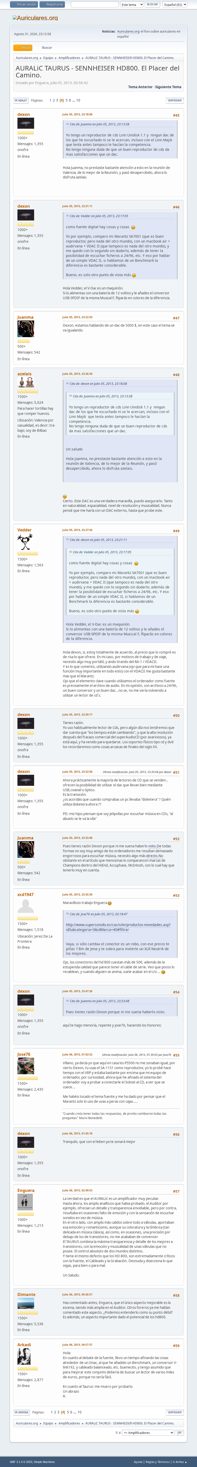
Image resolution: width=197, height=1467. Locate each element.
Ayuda (138, 1462)
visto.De (154, 846)
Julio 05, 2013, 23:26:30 (77, 374)
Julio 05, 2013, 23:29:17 (77, 714)
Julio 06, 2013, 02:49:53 (77, 1190)
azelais (24, 374)
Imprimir (175, 100)
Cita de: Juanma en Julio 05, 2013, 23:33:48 (99, 1001)
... (74, 100)
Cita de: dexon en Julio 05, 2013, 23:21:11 (98, 540)
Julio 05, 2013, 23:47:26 (77, 991)
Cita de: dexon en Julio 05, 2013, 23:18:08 (98, 383)
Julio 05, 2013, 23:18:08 (77, 114)
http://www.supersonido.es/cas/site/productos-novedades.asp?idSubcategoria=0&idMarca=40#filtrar (118, 927)
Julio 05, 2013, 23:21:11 (77, 206)
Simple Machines (44, 1461)
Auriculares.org (128, 31)
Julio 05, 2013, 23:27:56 (77, 530)
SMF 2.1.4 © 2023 (21, 1461)
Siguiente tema (168, 87)
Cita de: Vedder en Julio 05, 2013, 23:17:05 (99, 216)
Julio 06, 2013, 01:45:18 (77, 1133)
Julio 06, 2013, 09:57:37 (77, 1345)
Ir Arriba (21, 1412)
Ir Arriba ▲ (180, 1462)
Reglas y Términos (158, 1462)
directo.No (154, 855)
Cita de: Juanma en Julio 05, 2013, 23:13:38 (99, 124)
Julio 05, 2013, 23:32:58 (77, 771)
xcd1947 (25, 894)
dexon (23, 114)
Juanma (25, 317)
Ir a (118, 1432)
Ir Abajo (21, 100)
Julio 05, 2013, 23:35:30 (77, 894)
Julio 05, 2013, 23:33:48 (77, 838)
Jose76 (23, 1054)
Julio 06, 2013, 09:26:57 (77, 1294)
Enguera (26, 1190)
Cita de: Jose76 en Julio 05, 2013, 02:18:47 (98, 914)
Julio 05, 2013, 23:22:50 (77, 317)
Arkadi (24, 1345)
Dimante (26, 1294)
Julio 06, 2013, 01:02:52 (77, 1054)
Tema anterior (140, 87)
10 (78, 100)
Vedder (24, 530)
